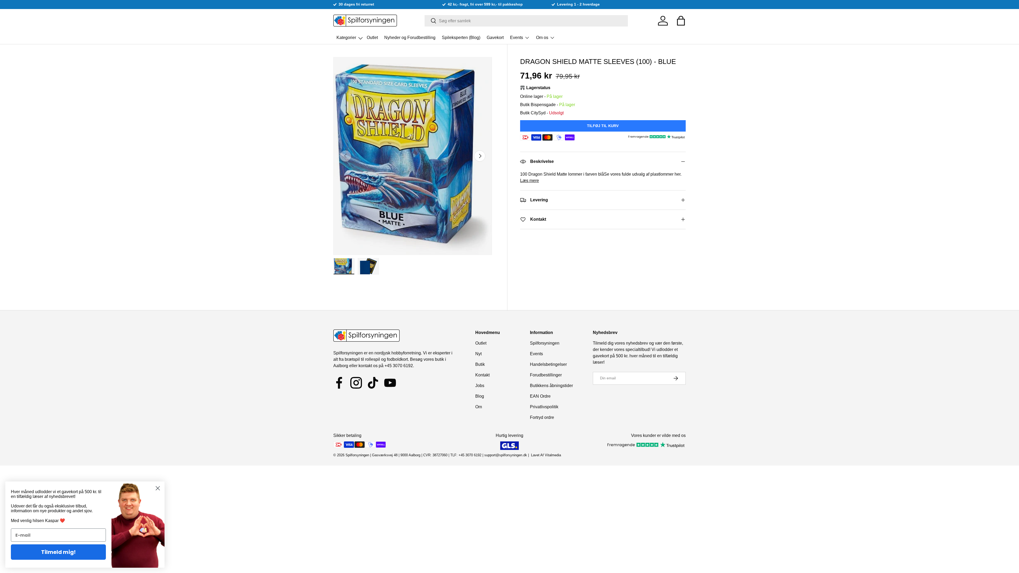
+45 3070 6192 (399, 365)
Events (516, 37)
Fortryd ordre (542, 417)
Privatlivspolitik (544, 407)
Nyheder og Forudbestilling (409, 37)
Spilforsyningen (544, 343)
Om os (542, 37)
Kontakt (482, 375)
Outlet (372, 37)
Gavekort (495, 37)
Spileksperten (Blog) (461, 37)
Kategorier (346, 36)
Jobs (479, 385)
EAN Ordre (540, 396)
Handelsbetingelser (548, 364)
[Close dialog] (157, 488)
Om (478, 407)
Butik (480, 364)
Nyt (478, 353)
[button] (680, 20)
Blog (479, 396)
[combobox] (526, 21)
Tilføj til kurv (603, 126)
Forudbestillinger (546, 375)
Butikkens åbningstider (551, 385)
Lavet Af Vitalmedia (546, 455)
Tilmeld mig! (58, 552)
